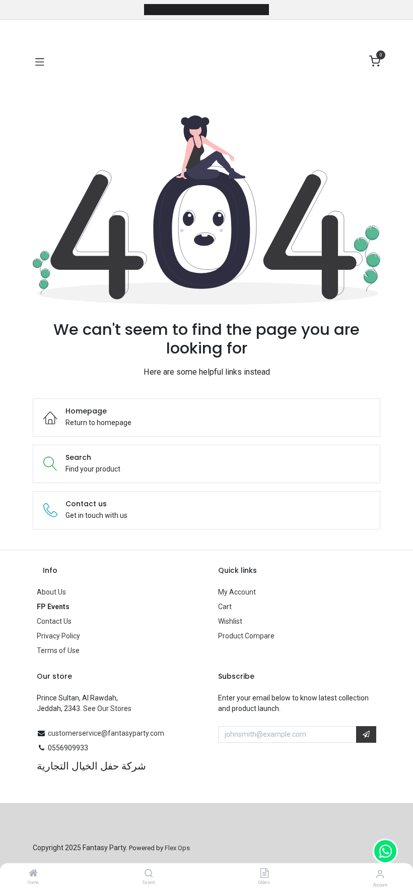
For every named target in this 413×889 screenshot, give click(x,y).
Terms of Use (58, 650)
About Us (51, 592)
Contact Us (54, 621)
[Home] (33, 874)
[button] (366, 734)
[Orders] (264, 874)
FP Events (53, 607)
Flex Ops (177, 848)
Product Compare (246, 636)
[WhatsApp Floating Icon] (385, 851)
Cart (225, 607)
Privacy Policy (58, 636)
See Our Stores (107, 708)
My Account (237, 592)
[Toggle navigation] (40, 61)
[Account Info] (380, 874)
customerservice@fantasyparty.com (106, 733)
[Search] (149, 874)
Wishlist (230, 621)
